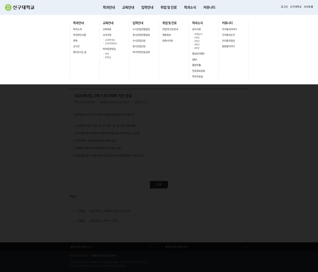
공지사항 (196, 29)
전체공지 (198, 34)
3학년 (196, 44)
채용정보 (166, 35)
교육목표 (107, 29)
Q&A (194, 59)
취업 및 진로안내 (170, 29)
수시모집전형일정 (141, 29)
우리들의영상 (228, 40)
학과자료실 (197, 76)
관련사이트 (167, 40)
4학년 (196, 48)
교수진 (76, 46)
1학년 (196, 37)
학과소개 (77, 29)
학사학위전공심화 (141, 52)
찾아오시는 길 (79, 52)
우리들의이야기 (229, 29)
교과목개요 (110, 40)
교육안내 (128, 7)
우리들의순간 (228, 35)
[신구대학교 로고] (19, 10)
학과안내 (109, 7)
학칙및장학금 (109, 49)
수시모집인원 (138, 40)
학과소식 (190, 7)
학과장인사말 (79, 35)
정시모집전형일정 (141, 35)
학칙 (107, 54)
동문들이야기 (228, 46)
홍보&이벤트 (198, 53)
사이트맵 (308, 6)
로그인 (284, 6)
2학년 (196, 41)
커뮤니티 (209, 7)
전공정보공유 (198, 71)
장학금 (108, 57)
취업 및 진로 (168, 7)
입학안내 (147, 7)
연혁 (75, 40)
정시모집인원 (138, 46)
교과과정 (107, 35)
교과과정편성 (111, 43)
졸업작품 (196, 65)
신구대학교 (296, 6)
